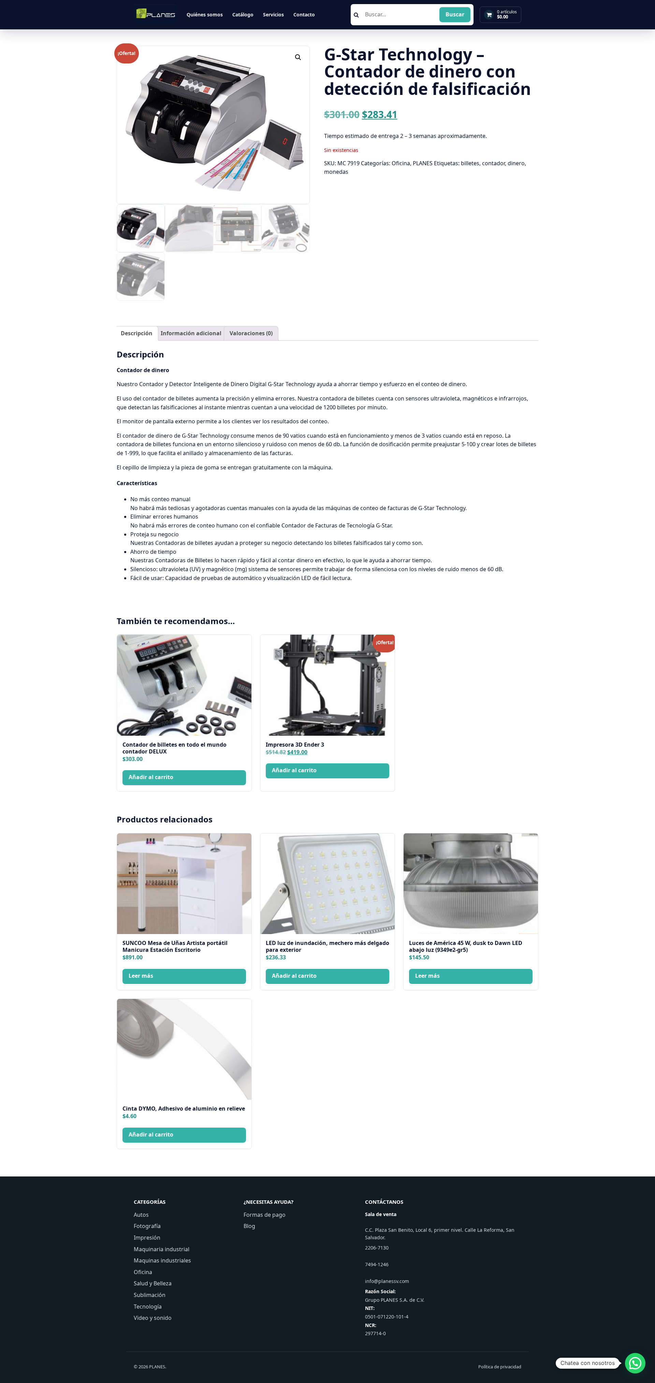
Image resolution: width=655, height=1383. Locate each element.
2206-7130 (377, 1247)
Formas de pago (265, 1214)
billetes (470, 163)
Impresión (147, 1237)
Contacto (304, 14)
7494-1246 (377, 1264)
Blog (249, 1226)
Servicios (273, 14)
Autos (141, 1214)
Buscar (455, 14)
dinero (516, 163)
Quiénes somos (205, 14)
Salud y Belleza (153, 1283)
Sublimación (149, 1295)
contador (493, 163)
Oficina (401, 163)
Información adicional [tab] (191, 333)
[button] (298, 57)
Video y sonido (153, 1318)
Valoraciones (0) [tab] (251, 333)
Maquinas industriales (162, 1260)
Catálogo (242, 14)
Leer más (141, 975)
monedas (336, 171)
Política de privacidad (499, 1367)
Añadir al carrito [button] (151, 777)
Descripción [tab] (136, 333)
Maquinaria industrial (161, 1249)
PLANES (423, 163)
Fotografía (147, 1226)
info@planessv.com (387, 1281)
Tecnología (148, 1306)
